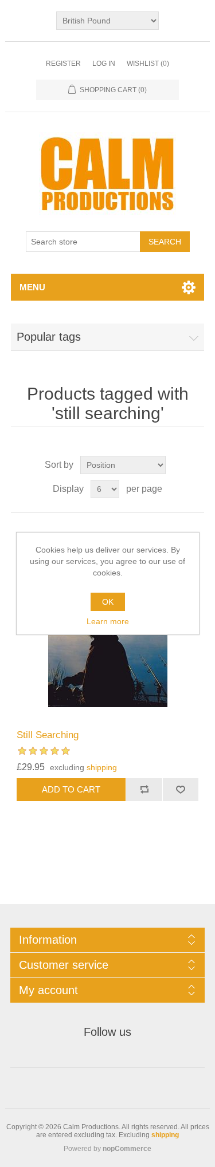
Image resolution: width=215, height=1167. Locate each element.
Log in (103, 64)
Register (63, 64)
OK (108, 601)
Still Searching (48, 735)
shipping (102, 767)
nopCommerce (127, 1149)
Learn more (108, 621)
